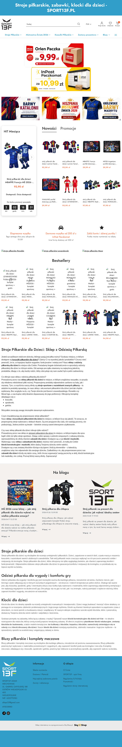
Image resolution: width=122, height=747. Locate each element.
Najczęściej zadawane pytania (45, 678)
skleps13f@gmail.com (11, 702)
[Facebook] (4, 713)
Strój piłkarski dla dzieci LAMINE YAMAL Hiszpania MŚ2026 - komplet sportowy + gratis (30, 333)
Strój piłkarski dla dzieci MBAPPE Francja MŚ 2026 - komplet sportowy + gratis (18, 181)
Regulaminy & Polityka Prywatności (72, 680)
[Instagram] (8, 713)
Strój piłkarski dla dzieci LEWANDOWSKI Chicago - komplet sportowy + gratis (71, 200)
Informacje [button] (38, 663)
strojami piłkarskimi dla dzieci (41, 433)
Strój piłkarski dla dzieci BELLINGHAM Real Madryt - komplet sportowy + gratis (111, 295)
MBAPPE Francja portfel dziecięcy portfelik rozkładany (90, 162)
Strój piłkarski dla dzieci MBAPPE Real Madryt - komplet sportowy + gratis (8, 333)
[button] (115, 35)
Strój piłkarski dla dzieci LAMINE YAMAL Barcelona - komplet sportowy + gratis (91, 333)
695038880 (7, 706)
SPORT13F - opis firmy (72, 674)
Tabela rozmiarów (40, 670)
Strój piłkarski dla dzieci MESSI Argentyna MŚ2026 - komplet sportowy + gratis (29, 295)
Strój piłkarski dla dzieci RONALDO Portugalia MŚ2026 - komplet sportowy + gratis (49, 295)
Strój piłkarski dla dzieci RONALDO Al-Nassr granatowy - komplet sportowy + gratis (70, 295)
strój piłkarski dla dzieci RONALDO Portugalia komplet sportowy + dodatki (110, 200)
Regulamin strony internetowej (75, 685)
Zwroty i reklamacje (41, 683)
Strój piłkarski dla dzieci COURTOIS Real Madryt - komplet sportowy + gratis (50, 333)
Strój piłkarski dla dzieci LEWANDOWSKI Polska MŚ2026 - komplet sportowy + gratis (10, 295)
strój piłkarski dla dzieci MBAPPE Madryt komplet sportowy (111, 333)
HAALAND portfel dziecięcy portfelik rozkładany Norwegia (50, 200)
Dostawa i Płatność (40, 674)
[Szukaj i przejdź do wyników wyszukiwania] (78, 24)
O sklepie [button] (68, 663)
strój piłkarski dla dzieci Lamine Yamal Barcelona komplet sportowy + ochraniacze (49, 162)
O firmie (66, 670)
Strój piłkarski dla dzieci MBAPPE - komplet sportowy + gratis (69, 333)
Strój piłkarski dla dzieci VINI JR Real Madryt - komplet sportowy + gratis (90, 295)
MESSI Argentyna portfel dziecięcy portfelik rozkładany (110, 162)
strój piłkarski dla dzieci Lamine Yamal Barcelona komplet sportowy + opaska (69, 162)
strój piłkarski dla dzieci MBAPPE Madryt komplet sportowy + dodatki (91, 200)
